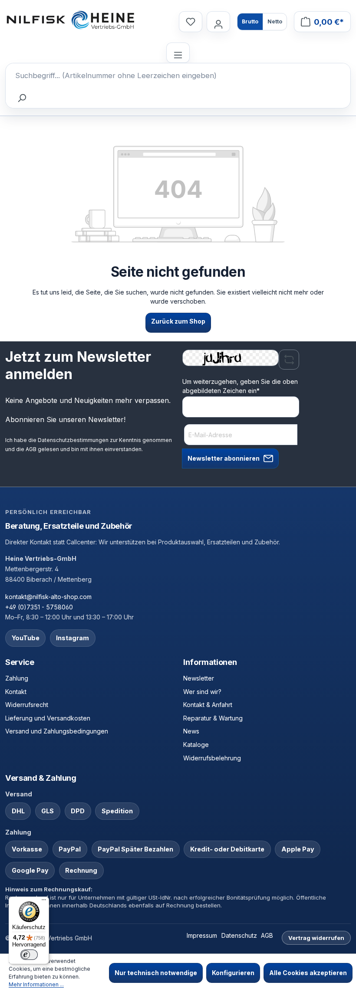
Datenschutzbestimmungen (73, 440)
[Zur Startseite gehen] (70, 20)
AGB (31, 449)
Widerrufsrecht (26, 704)
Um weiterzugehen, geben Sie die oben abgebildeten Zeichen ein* (240, 386)
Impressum (202, 935)
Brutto (250, 21)
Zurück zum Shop (178, 321)
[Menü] (178, 53)
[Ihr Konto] (218, 21)
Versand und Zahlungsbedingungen (56, 731)
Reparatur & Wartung (213, 718)
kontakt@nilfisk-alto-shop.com (48, 596)
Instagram (72, 638)
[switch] (29, 954)
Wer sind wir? (202, 691)
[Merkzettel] (190, 21)
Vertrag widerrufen (316, 937)
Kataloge (196, 744)
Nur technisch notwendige (156, 972)
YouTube (26, 638)
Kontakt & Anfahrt (207, 704)
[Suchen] (21, 98)
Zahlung (16, 678)
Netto (274, 21)
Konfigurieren (233, 972)
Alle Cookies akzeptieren (308, 972)
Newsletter (198, 678)
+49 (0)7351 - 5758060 (39, 607)
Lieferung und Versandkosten (47, 718)
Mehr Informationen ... (36, 984)
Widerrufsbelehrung (212, 758)
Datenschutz (239, 935)
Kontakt (15, 691)
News (191, 731)
